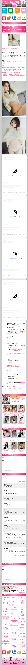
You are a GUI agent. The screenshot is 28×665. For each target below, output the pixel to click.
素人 (22, 597)
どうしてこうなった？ (14, 612)
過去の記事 (9, 21)
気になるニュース (22, 620)
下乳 (7, 386)
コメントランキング (24, 21)
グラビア (14, 634)
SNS (22, 642)
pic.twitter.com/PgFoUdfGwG (13, 350)
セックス (22, 631)
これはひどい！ (14, 604)
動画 (22, 603)
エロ (14, 607)
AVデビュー (6, 606)
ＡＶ (14, 601)
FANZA (5, 612)
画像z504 (10, 386)
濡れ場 (14, 639)
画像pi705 (14, 624)
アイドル (6, 628)
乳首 (6, 637)
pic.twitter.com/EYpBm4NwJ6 (13, 379)
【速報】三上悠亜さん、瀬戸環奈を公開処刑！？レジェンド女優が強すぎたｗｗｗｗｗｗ (13, 426)
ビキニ (14, 629)
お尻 (14, 619)
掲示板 (17, 13)
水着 (22, 625)
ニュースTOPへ (4, 21)
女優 (22, 615)
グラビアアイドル (5, 598)
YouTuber (14, 627)
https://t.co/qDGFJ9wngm (16, 349)
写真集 (14, 642)
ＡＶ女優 (22, 646)
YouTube (14, 621)
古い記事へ (5, 391)
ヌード (6, 603)
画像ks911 (22, 633)
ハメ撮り (6, 609)
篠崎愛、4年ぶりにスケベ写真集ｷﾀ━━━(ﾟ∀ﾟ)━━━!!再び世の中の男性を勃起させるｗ (13, 439)
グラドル (14, 598)
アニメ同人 (4, 13)
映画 (6, 614)
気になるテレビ (5, 643)
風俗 (23, 13)
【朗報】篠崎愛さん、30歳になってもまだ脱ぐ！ (13, 450)
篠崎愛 (14, 386)
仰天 (22, 600)
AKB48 (6, 633)
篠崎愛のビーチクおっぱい (10, 57)
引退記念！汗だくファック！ (17, 589)
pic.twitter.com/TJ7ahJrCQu (13, 366)
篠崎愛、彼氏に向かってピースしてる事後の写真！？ (21, 450)
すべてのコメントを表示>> (20, 481)
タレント (22, 639)
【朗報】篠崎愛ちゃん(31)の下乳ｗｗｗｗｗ (11, 48)
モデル (6, 640)
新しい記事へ (22, 393)
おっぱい (6, 619)
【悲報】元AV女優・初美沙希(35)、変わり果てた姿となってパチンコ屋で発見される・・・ (21, 414)
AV (6, 625)
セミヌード (14, 616)
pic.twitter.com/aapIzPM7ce (13, 333)
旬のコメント (19, 21)
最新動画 (11, 13)
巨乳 (14, 646)
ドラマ (6, 631)
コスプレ (22, 627)
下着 (22, 612)
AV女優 (22, 636)
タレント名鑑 (14, 21)
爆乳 (22, 609)
